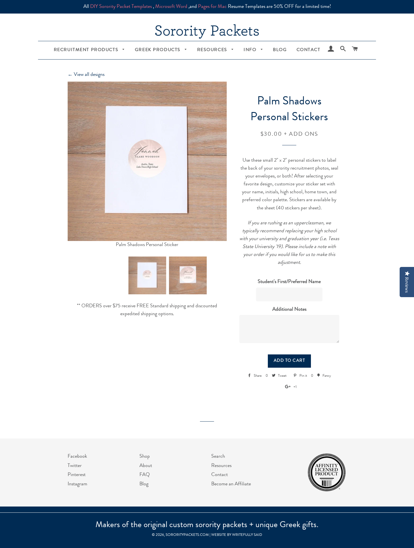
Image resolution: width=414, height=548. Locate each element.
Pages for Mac (212, 6)
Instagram (77, 484)
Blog (280, 50)
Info (251, 50)
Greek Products (158, 50)
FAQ (144, 474)
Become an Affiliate (231, 484)
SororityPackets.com (187, 535)
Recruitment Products (87, 50)
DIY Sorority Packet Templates (121, 6)
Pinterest (77, 474)
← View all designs (86, 74)
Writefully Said (247, 535)
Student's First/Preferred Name (289, 281)
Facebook (77, 456)
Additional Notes (289, 309)
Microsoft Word (171, 6)
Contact (308, 50)
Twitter (75, 465)
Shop (144, 456)
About (145, 465)
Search (218, 456)
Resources (213, 50)
